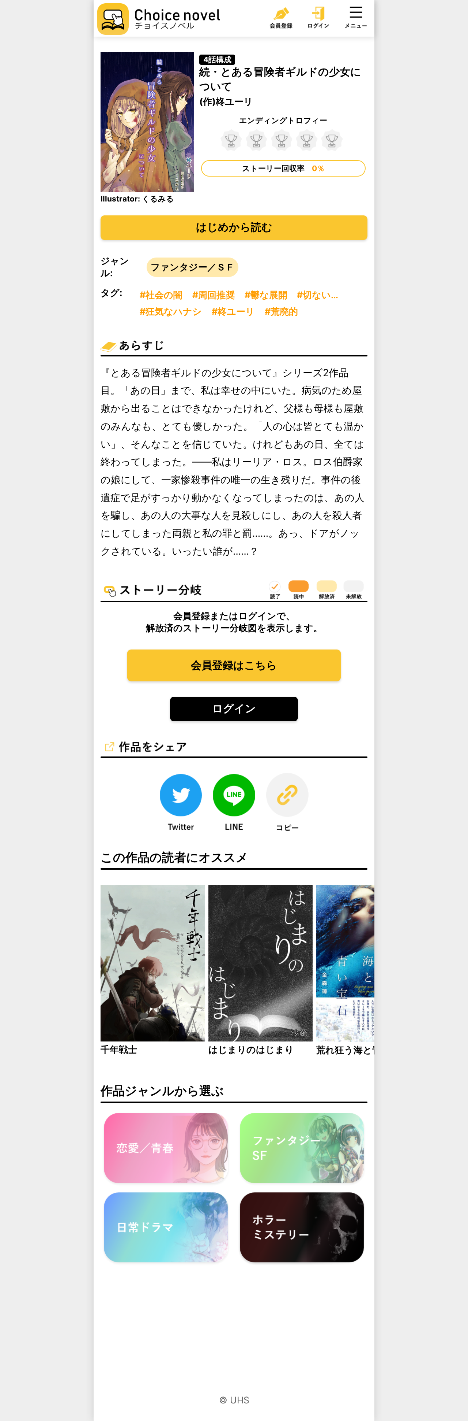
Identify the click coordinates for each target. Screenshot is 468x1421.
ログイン (234, 708)
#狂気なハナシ (171, 311)
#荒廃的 (281, 311)
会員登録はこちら (234, 665)
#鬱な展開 (266, 294)
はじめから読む (234, 227)
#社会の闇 (161, 294)
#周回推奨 (213, 294)
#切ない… (317, 294)
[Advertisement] (234, 1336)
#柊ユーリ (233, 311)
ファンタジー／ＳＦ (193, 267)
